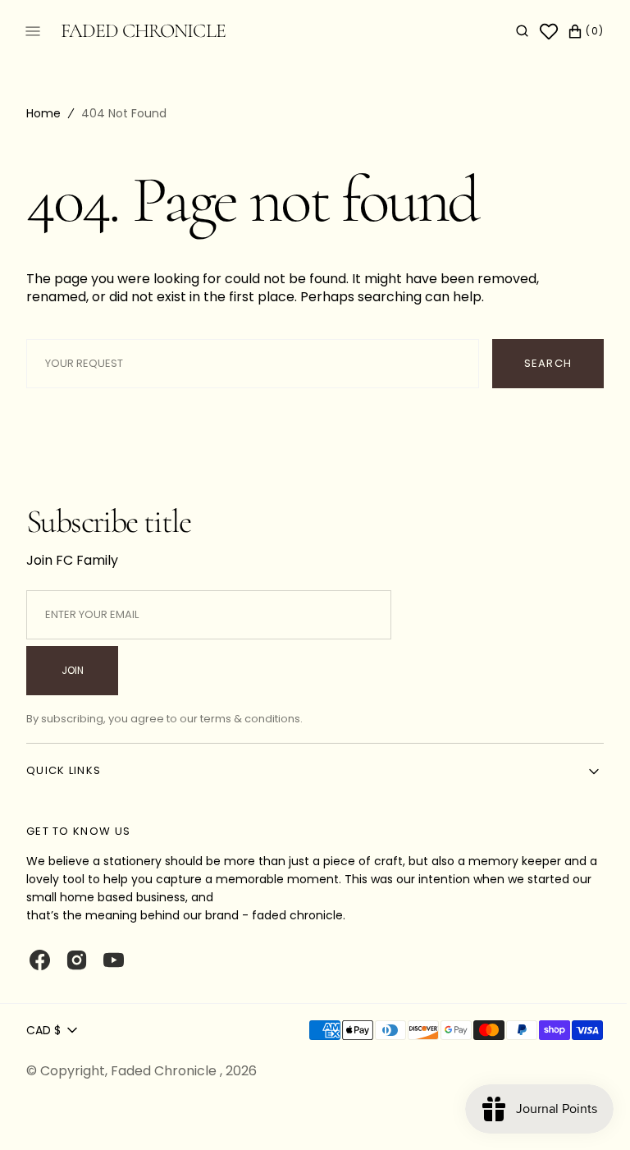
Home (43, 113)
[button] (510, 31)
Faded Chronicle (165, 1070)
